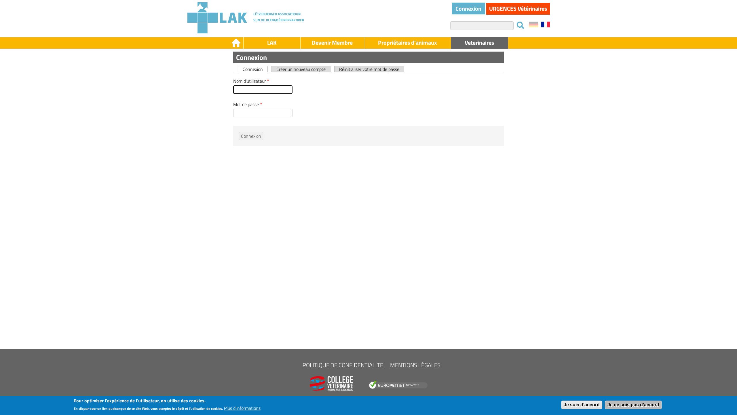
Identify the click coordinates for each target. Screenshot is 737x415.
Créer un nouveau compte (301, 69)
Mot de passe (246, 104)
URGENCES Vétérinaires (518, 8)
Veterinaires (479, 42)
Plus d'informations (242, 408)
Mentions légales (415, 365)
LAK (272, 42)
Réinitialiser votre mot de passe (369, 69)
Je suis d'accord (582, 404)
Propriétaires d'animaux (407, 42)
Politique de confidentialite (343, 365)
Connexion (468, 8)
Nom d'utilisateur (249, 81)
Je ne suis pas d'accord (633, 404)
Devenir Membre (332, 42)
